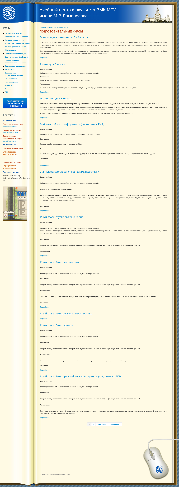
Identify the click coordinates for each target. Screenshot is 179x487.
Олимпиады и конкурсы (15, 66)
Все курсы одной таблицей (16, 57)
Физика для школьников (15, 46)
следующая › (102, 424)
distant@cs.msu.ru (9, 141)
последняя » (115, 424)
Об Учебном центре (13, 33)
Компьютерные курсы (14, 40)
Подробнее (44, 57)
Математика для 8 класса (55, 98)
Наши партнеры (12, 82)
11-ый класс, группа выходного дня (61, 217)
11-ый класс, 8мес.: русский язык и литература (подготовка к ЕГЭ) (81, 376)
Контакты (9, 88)
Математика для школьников (17, 43)
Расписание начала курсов (16, 36)
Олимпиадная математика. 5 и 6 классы (64, 37)
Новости (8, 85)
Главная (43, 27)
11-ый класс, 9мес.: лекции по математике (66, 313)
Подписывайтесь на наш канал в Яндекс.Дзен (15, 103)
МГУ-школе (9, 69)
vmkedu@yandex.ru (10, 126)
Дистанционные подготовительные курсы (16, 61)
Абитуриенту (10, 50)
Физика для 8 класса (52, 64)
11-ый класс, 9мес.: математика (59, 262)
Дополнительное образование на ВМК (14, 74)
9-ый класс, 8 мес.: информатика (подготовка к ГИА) (72, 124)
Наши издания (11, 78)
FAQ (6, 92)
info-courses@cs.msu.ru (11, 132)
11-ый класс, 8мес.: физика (56, 325)
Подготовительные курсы (16, 53)
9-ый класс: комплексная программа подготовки (69, 171)
